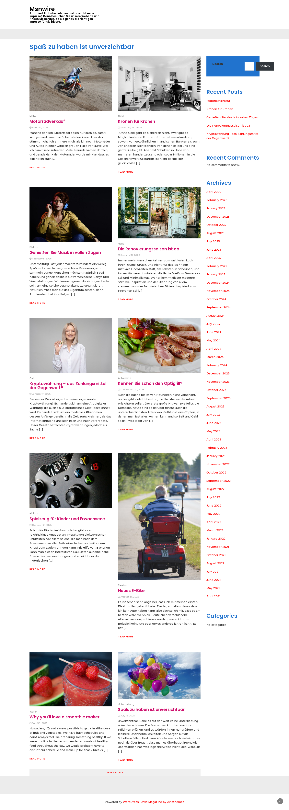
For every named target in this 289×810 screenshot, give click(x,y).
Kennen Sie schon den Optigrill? (150, 383)
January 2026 (215, 208)
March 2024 (215, 357)
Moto (32, 116)
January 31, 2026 (130, 255)
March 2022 (215, 530)
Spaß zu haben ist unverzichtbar (151, 709)
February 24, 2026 (131, 127)
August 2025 (215, 233)
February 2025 (216, 266)
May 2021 (213, 588)
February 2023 (216, 448)
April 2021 (213, 596)
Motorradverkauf (47, 121)
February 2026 (216, 200)
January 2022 (215, 538)
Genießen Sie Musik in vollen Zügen (65, 252)
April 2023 (213, 439)
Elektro (33, 247)
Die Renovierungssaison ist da (148, 249)
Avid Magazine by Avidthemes (162, 802)
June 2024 (213, 332)
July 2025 (213, 241)
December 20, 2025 (132, 389)
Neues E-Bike (131, 590)
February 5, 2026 (42, 258)
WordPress (131, 802)
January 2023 (215, 456)
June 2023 (213, 423)
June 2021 (213, 580)
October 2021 (216, 555)
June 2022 (213, 505)
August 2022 (215, 489)
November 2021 (217, 547)
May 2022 (213, 514)
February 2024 (216, 365)
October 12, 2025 (42, 524)
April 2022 (213, 522)
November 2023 (218, 381)
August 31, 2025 (130, 596)
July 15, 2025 (128, 715)
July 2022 (213, 497)
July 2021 (212, 571)
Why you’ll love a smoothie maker (64, 717)
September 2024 (218, 307)
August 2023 (215, 406)
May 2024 (213, 340)
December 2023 (218, 373)
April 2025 (213, 258)
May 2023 (213, 431)
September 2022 (218, 481)
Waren (33, 711)
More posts (115, 772)
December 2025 (217, 216)
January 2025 (215, 274)
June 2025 (213, 249)
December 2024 (218, 282)
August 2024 (215, 315)
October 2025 (216, 225)
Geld (121, 116)
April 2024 (213, 348)
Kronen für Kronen (136, 121)
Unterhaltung (126, 704)
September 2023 (218, 398)
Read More (37, 167)
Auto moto (124, 378)
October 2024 (216, 299)
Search (217, 64)
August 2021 (215, 563)
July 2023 (213, 414)
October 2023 (216, 390)
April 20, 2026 (40, 127)
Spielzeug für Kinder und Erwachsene (67, 519)
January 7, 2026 (41, 393)
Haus (121, 243)
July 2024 (213, 324)
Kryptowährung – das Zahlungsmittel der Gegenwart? (67, 386)
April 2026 (213, 192)
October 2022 (216, 472)
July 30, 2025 (39, 723)
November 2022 (218, 464)
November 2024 (218, 291)
